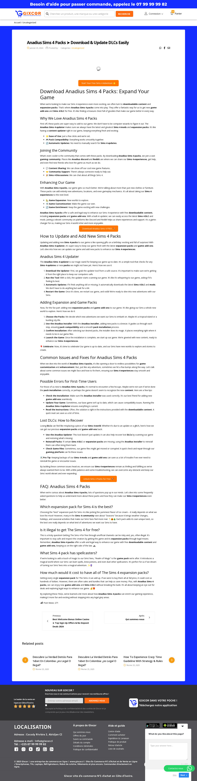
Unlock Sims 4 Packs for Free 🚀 (98, 479)
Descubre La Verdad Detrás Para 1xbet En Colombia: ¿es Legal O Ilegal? (52, 661)
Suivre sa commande (83, 739)
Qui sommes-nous (81, 732)
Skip (175, 775)
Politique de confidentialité (85, 749)
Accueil (17, 22)
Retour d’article (115, 745)
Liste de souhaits (116, 748)
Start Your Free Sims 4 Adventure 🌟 (98, 83)
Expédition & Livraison (118, 738)
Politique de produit (117, 741)
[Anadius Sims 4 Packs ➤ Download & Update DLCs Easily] (160, 48)
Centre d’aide (114, 731)
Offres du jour (79, 735)
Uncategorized (29, 22)
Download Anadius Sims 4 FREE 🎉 (98, 228)
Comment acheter (116, 734)
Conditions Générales (83, 746)
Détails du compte (81, 742)
